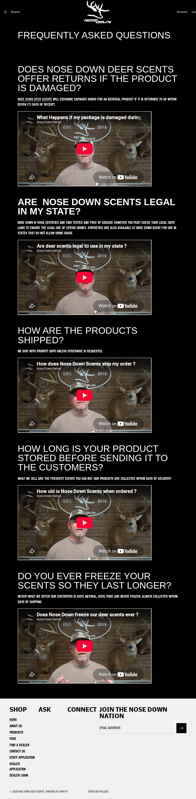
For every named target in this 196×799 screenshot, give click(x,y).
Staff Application (22, 757)
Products (16, 732)
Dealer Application (18, 766)
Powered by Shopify (57, 791)
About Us (16, 725)
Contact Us (17, 751)
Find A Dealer (19, 744)
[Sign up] (181, 728)
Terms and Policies (98, 791)
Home (13, 719)
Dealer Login (19, 775)
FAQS (13, 738)
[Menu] (5, 11)
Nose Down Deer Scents (35, 99)
